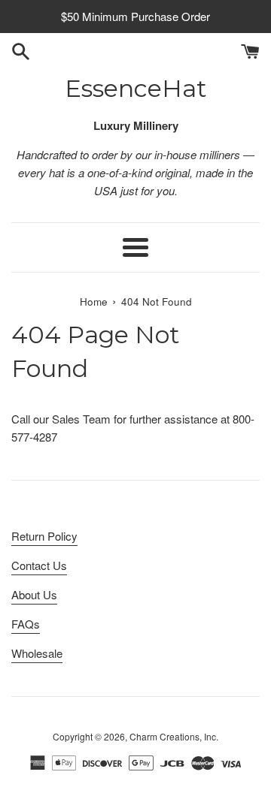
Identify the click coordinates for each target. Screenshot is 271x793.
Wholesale (36, 653)
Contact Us (39, 565)
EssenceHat (136, 88)
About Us (34, 594)
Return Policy (44, 536)
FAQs (25, 624)
